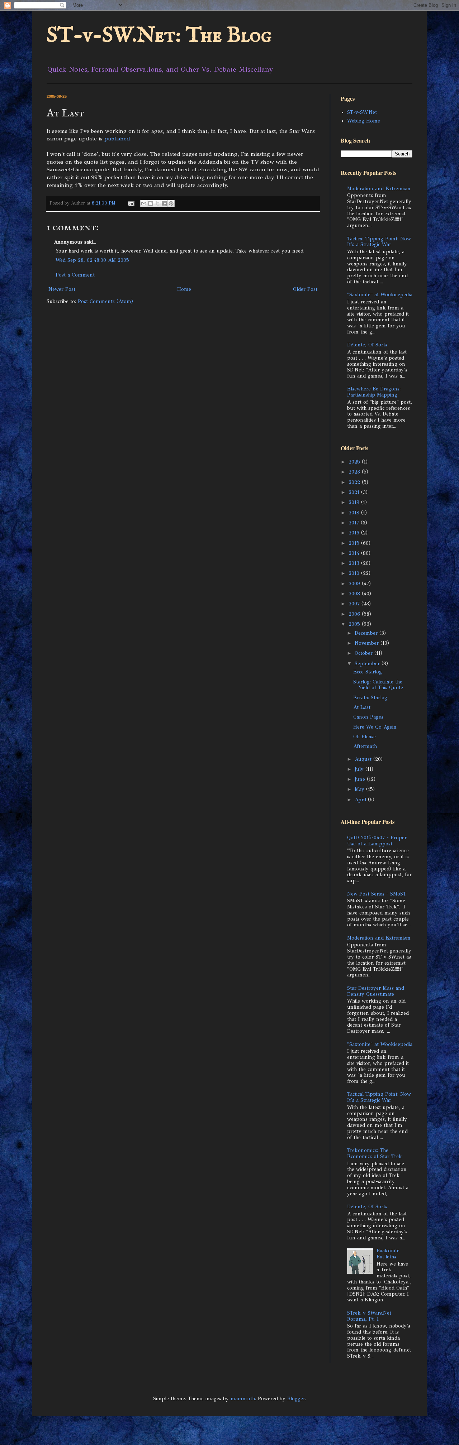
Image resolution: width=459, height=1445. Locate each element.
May (360, 789)
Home (184, 289)
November (367, 643)
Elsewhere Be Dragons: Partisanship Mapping (374, 392)
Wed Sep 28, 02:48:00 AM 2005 (92, 260)
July (360, 769)
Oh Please (364, 737)
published (117, 138)
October (364, 653)
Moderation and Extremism (379, 189)
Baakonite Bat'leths (388, 1254)
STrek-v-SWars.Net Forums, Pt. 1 (369, 1316)
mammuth (243, 1399)
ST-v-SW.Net (362, 112)
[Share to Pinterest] (171, 203)
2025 (355, 462)
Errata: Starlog (370, 698)
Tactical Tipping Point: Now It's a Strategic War (379, 242)
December (367, 633)
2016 (355, 533)
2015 (355, 543)
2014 (355, 553)
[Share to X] (157, 203)
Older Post (305, 289)
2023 (355, 472)
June (361, 779)
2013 (355, 563)
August (364, 759)
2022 (355, 482)
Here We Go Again (375, 727)
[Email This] (143, 203)
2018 (355, 513)
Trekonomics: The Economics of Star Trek (374, 1153)
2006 (355, 614)
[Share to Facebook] (164, 203)
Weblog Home (363, 121)
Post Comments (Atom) (105, 301)
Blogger (296, 1399)
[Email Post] (131, 203)
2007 (355, 604)
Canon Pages (368, 717)
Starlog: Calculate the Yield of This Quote (378, 685)
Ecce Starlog (367, 672)
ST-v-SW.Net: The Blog (159, 35)
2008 (355, 594)
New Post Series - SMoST (376, 894)
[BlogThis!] (150, 203)
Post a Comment (75, 275)
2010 (355, 573)
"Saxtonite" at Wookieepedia (379, 295)
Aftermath (365, 746)
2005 (355, 624)
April (361, 800)
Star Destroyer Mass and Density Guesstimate (375, 991)
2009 (355, 584)
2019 (355, 502)
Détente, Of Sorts (367, 345)
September (368, 664)
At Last (361, 707)
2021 (355, 492)
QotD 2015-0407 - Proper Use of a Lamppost (377, 841)
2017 (355, 523)
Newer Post (61, 289)
